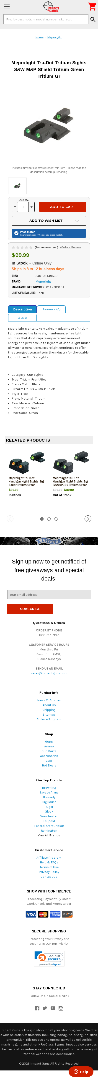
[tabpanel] (27, 480)
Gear (49, 761)
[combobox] (45, 19)
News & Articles (49, 700)
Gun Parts (49, 751)
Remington (49, 831)
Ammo (49, 746)
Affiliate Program (49, 719)
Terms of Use (49, 867)
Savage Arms (49, 792)
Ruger (49, 807)
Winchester (49, 816)
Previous (10, 518)
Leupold (49, 821)
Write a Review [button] (70, 247)
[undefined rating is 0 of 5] (22, 247)
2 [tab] (49, 519)
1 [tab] (42, 519)
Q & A (22, 318)
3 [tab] (56, 519)
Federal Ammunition (49, 826)
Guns (49, 742)
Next (88, 518)
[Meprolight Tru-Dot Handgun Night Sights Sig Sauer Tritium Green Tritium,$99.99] (27, 462)
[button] (49, 958)
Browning (49, 788)
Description (22, 309)
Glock (49, 811)
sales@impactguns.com (49, 673)
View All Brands (49, 835)
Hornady (49, 797)
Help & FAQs (49, 862)
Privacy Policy (49, 872)
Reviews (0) (51, 309)
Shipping (49, 710)
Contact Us (49, 877)
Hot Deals (49, 765)
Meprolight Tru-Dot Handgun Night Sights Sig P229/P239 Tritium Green (70, 481)
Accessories (49, 756)
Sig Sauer (49, 802)
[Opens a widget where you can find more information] (80, 1072)
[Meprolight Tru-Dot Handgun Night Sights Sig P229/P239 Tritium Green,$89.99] (71, 462)
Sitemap (49, 715)
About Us (49, 705)
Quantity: (24, 199)
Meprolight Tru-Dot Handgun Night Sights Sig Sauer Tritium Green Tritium (26, 483)
